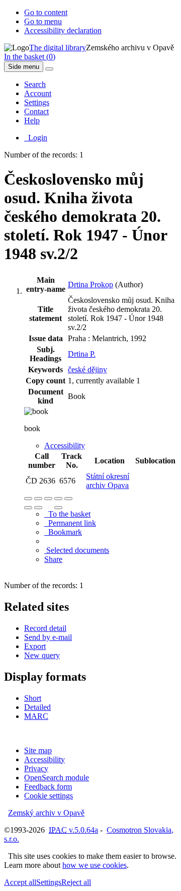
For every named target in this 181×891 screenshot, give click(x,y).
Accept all (20, 882)
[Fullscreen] (58, 498)
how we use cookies (94, 865)
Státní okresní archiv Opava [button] (107, 481)
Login (35, 137)
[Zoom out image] (38, 498)
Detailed (37, 707)
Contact (36, 111)
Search (35, 84)
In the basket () (29, 56)
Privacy (36, 768)
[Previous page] (48, 507)
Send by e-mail (48, 637)
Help (32, 120)
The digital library (57, 47)
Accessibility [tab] (64, 445)
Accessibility (44, 759)
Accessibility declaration (63, 30)
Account (37, 93)
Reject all (76, 882)
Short (32, 698)
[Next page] (58, 507)
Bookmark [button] (63, 532)
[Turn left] (28, 507)
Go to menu (43, 21)
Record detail (45, 628)
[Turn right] (38, 507)
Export (35, 646)
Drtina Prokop (90, 284)
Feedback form (48, 786)
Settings (36, 102)
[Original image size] (48, 498)
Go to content (45, 12)
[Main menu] (49, 68)
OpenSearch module (56, 777)
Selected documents (76, 550)
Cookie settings (48, 795)
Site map (38, 750)
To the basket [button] (67, 514)
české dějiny (87, 369)
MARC (36, 716)
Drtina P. (82, 354)
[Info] (68, 498)
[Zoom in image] (28, 498)
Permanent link (70, 523)
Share (53, 559)
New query (42, 655)
